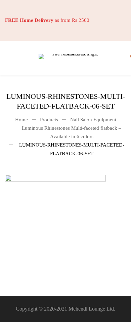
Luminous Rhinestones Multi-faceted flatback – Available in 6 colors (71, 132)
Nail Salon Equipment (93, 119)
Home (21, 119)
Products (49, 119)
